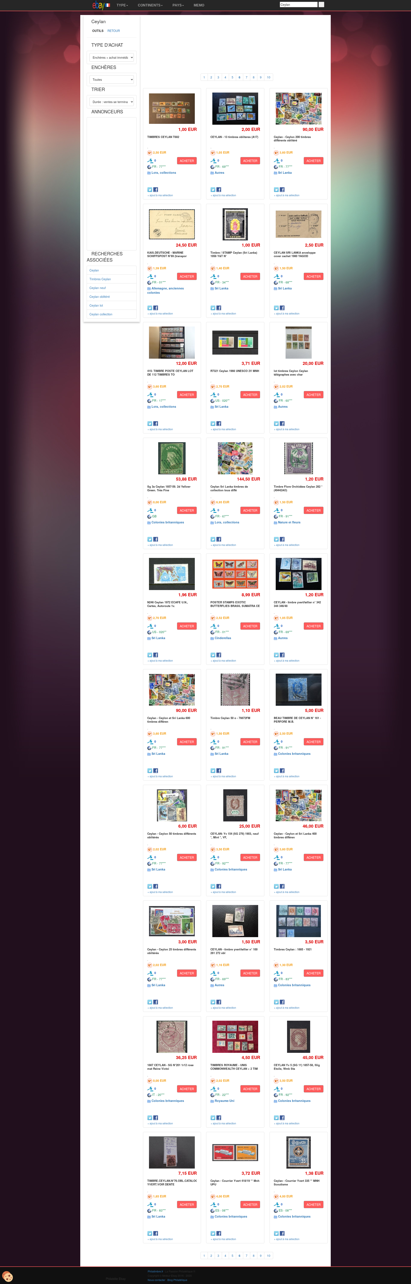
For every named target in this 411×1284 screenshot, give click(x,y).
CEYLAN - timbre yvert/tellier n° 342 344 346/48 (297, 604)
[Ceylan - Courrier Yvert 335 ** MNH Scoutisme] (298, 1152)
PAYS (177, 5)
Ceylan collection (100, 314)
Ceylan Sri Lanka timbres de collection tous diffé (229, 488)
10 (268, 77)
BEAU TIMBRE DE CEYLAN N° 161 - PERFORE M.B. (297, 719)
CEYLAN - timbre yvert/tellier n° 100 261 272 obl (234, 951)
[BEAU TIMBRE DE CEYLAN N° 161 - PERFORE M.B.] (298, 690)
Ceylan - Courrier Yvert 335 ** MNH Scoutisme (296, 1182)
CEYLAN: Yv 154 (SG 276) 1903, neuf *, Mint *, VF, (234, 835)
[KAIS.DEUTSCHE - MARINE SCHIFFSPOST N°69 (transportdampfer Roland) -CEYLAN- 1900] (172, 224)
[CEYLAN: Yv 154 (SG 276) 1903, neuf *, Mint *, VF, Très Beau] (235, 805)
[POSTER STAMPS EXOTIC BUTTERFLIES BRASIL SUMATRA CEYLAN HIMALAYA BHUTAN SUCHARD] (235, 574)
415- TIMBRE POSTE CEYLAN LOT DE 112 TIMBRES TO (170, 372)
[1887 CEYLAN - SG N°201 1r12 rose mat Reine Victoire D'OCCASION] (172, 1037)
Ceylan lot (96, 305)
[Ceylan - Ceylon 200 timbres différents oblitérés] (298, 108)
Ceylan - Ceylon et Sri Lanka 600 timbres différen (168, 719)
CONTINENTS (149, 5)
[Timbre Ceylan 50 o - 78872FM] (235, 690)
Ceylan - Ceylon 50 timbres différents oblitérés (171, 835)
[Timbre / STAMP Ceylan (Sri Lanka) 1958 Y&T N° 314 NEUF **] (235, 224)
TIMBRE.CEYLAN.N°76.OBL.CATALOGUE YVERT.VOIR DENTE (174, 1182)
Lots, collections (164, 172)
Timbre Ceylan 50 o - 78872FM (230, 718)
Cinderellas (223, 638)
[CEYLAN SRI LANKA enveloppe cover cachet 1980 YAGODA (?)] (298, 224)
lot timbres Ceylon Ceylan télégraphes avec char (291, 372)
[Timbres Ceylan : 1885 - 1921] (298, 921)
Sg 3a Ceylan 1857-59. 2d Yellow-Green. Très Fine (169, 488)
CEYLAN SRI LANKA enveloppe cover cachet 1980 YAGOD (295, 254)
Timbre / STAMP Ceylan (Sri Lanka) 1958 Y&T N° (233, 254)
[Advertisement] (111, 184)
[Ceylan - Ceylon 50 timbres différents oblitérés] (172, 805)
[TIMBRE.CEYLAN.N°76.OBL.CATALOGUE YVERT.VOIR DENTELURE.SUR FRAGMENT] (172, 1152)
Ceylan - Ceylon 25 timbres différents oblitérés (171, 951)
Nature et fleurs (289, 522)
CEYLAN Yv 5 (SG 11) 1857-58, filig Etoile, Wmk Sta (297, 1066)
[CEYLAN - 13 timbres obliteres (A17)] (235, 108)
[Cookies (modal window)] (7, 1276)
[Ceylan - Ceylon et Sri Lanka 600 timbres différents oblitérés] (172, 690)
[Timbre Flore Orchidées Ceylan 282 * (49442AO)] (299, 458)
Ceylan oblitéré (99, 296)
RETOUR (113, 30)
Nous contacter (156, 1280)
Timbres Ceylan (100, 279)
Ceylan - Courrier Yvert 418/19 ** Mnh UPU (234, 1182)
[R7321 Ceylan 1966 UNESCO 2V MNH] (235, 343)
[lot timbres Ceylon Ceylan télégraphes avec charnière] (298, 342)
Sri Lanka (285, 172)
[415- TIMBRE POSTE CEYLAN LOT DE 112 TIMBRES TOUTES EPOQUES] (172, 342)
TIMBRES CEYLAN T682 (163, 137)
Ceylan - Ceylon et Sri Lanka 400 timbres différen (295, 835)
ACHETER (187, 161)
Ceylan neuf (97, 288)
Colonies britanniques (168, 522)
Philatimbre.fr (155, 1271)
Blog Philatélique (177, 1280)
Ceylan (94, 270)
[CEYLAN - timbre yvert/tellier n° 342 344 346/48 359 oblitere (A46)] (298, 574)
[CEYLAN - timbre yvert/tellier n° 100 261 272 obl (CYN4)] (235, 921)
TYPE (121, 5)
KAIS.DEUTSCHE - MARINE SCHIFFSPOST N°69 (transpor (167, 254)
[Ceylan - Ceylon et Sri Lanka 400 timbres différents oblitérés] (298, 805)
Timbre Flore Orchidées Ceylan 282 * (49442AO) (298, 488)
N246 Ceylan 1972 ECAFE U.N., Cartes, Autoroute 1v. (167, 604)
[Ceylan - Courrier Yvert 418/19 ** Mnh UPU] (235, 1152)
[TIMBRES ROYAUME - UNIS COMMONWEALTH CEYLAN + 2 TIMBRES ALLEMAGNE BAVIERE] (235, 1037)
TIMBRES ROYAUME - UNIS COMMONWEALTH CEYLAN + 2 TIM (234, 1066)
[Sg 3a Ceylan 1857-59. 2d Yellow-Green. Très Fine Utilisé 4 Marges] (172, 458)
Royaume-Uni (224, 1100)
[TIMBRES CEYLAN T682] (172, 108)
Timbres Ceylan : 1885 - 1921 (293, 949)
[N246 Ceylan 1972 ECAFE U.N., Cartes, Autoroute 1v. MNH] (172, 574)
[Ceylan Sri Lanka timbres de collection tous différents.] (235, 458)
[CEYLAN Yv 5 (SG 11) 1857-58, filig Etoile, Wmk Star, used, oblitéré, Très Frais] (298, 1037)
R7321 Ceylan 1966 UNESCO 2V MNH (234, 371)
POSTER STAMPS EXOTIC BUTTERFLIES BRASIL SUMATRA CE (235, 604)
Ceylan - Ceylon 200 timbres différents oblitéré (292, 138)
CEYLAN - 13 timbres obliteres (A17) (234, 137)
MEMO (198, 5)
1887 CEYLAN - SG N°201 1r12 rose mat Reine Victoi (170, 1066)
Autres (219, 172)
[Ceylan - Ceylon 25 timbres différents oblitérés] (172, 921)
